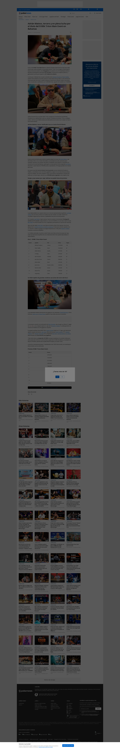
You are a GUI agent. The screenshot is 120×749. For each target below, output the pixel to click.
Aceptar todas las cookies (68, 745)
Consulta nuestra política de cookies (45, 747)
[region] (60, 745)
